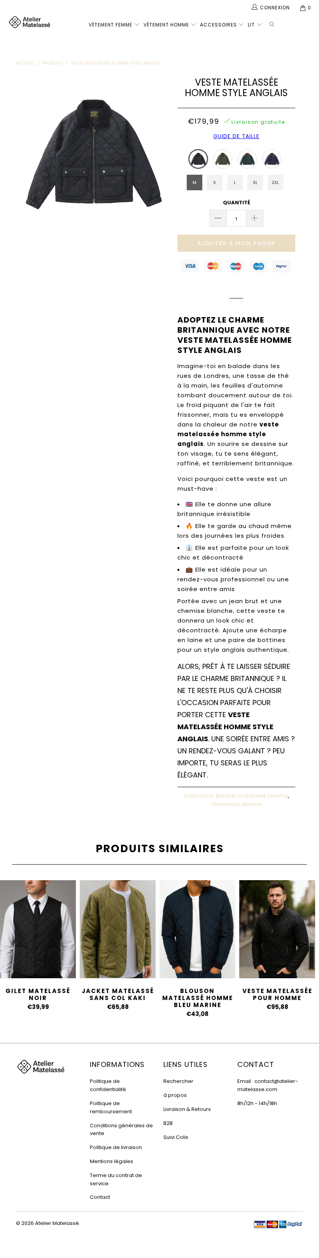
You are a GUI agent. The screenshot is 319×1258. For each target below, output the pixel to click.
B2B (168, 1123)
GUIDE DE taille (236, 136)
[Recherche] (273, 23)
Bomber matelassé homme (252, 796)
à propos (175, 1095)
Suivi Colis (175, 1137)
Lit (251, 24)
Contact (100, 1197)
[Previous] (24, 152)
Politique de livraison (116, 1147)
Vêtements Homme (236, 804)
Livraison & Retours (187, 1109)
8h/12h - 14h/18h (257, 1103)
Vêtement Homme (166, 24)
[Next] (161, 152)
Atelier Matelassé (57, 1223)
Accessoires (218, 24)
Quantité (236, 202)
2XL (275, 182)
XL (255, 182)
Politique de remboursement (111, 1107)
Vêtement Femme (110, 24)
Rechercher (178, 1081)
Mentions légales (111, 1161)
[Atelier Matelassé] (29, 22)
